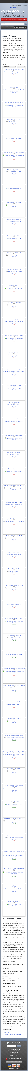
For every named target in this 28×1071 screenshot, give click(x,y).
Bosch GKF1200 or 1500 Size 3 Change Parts (14, 152)
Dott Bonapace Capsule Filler (14, 702)
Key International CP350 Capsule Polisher (14, 818)
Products (7, 32)
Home (4, 32)
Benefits (7, 1032)
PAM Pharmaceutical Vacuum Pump (14, 469)
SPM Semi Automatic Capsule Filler (14, 535)
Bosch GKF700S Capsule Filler (14, 252)
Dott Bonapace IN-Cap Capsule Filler (14, 319)
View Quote (15, 5)
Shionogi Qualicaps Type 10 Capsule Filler (14, 518)
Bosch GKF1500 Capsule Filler (14, 169)
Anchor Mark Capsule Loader (14, 119)
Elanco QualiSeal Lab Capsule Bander (14, 735)
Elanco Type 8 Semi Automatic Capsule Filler (14, 369)
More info (14, 73)
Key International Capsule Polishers (14, 435)
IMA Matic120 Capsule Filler (14, 768)
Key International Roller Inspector (14, 835)
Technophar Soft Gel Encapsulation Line (14, 69)
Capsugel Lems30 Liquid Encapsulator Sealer (14, 668)
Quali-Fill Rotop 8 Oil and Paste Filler (14, 585)
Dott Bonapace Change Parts (14, 302)
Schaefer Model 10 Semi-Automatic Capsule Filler (14, 852)
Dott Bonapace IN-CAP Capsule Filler (14, 102)
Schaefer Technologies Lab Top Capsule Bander (14, 885)
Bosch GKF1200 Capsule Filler (14, 136)
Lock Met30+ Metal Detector (14, 452)
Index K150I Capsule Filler (14, 402)
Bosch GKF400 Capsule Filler (14, 236)
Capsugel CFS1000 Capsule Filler (14, 652)
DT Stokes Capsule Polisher (14, 718)
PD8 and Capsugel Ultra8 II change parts (14, 485)
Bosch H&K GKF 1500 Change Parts (14, 285)
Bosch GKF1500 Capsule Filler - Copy (14, 618)
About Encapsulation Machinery (13, 1034)
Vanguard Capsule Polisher (14, 552)
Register (25, 5)
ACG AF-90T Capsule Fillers (14, 602)
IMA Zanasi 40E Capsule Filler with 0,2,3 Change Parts (14, 785)
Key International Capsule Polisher (14, 419)
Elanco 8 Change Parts (14, 352)
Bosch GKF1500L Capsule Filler (14, 186)
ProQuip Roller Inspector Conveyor (14, 502)
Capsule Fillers (12, 32)
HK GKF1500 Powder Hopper (14, 385)
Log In (20, 5)
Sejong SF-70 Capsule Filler (14, 901)
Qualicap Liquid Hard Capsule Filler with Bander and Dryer (14, 86)
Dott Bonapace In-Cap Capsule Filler (14, 335)
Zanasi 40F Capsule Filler (14, 568)
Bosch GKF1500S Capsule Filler (14, 202)
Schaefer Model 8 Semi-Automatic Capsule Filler (14, 869)
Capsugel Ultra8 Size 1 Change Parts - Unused (14, 685)
